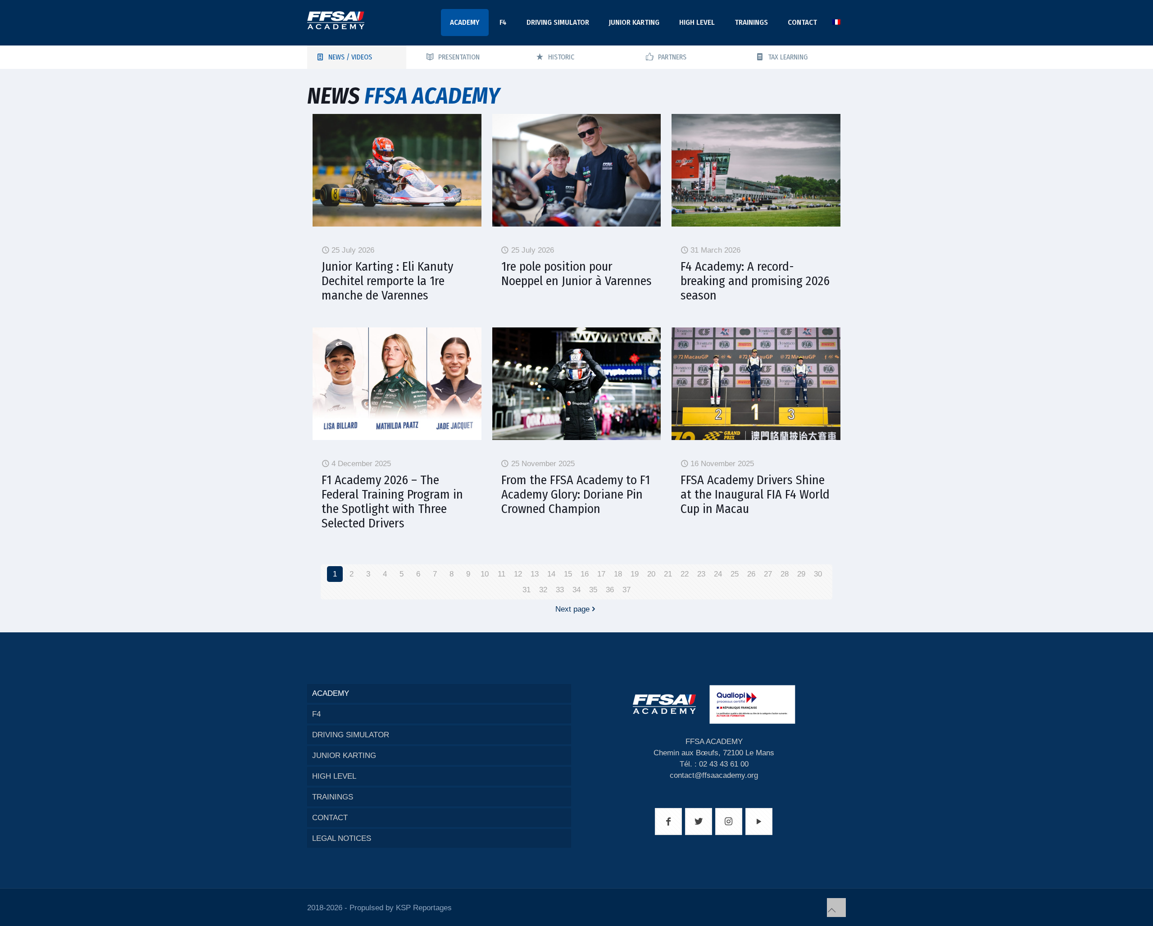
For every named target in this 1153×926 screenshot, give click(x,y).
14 (551, 574)
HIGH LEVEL (334, 776)
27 (768, 574)
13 (535, 574)
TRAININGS (332, 797)
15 (568, 574)
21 (668, 574)
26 (751, 574)
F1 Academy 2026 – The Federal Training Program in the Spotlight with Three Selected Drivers (392, 501)
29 (801, 574)
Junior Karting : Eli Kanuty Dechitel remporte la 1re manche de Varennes (387, 281)
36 (610, 590)
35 (593, 590)
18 (618, 574)
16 (585, 574)
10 (485, 574)
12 (518, 574)
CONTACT (330, 817)
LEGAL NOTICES (341, 838)
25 (735, 574)
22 (685, 574)
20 (651, 574)
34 (576, 590)
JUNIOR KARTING (344, 755)
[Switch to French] (836, 22)
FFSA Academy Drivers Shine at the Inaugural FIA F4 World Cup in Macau (755, 494)
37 (626, 590)
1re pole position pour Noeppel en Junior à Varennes (576, 273)
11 (501, 574)
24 (718, 574)
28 (785, 574)
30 (818, 574)
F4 (316, 714)
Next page (572, 609)
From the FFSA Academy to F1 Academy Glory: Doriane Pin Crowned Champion (575, 494)
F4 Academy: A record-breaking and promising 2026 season (755, 281)
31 (526, 590)
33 (560, 590)
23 (701, 574)
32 (543, 590)
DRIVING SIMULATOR (350, 735)
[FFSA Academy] (335, 20)
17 (601, 574)
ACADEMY (330, 693)
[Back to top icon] (836, 907)
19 (635, 574)
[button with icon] (668, 821)
